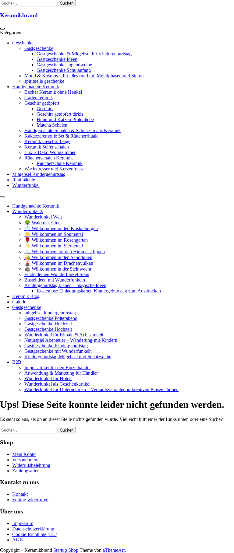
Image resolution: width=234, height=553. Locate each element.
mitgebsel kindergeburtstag (50, 312)
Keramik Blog (26, 296)
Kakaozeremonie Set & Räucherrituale (61, 135)
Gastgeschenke (38, 48)
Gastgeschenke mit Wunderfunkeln (58, 351)
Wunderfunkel (26, 185)
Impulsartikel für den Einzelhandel (57, 367)
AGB (17, 539)
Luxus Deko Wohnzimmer (50, 152)
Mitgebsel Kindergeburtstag (39, 174)
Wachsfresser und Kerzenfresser (55, 168)
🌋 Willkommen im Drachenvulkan (58, 263)
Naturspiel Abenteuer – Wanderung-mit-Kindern (70, 340)
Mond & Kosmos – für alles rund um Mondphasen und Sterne (84, 75)
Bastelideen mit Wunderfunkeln (54, 279)
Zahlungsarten (26, 470)
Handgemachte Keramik (35, 86)
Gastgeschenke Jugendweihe (64, 64)
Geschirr (45, 108)
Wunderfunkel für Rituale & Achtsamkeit (63, 334)
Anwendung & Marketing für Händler (61, 373)
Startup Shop (65, 550)
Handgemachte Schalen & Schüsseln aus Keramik (72, 130)
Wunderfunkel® (27, 211)
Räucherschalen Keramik (48, 157)
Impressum (22, 523)
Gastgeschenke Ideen (57, 59)
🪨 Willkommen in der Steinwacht (57, 268)
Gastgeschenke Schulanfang (64, 70)
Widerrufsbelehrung (31, 465)
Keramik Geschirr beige (47, 141)
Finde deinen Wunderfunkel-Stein (56, 274)
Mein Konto (24, 454)
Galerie (19, 301)
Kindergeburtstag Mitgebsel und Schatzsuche (67, 356)
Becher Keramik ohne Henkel (53, 92)
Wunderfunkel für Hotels (48, 378)
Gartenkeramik (38, 97)
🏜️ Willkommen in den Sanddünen (58, 257)
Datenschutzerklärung (33, 528)
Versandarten (24, 459)
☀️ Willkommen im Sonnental (53, 234)
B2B (16, 362)
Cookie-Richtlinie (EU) (34, 534)
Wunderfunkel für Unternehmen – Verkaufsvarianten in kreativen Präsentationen (101, 389)
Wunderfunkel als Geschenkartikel (57, 384)
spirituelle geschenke (44, 81)
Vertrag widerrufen (30, 499)
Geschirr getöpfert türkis (60, 114)
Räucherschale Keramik (60, 163)
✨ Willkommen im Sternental (53, 245)
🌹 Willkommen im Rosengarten (56, 240)
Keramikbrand (19, 15)
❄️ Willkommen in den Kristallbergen (61, 228)
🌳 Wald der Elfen (42, 222)
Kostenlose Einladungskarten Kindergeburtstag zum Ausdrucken (99, 290)
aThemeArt (114, 550)
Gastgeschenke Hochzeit (48, 323)
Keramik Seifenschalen (46, 146)
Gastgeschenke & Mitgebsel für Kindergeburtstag (84, 53)
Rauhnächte (23, 179)
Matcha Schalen (52, 125)
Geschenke (23, 42)
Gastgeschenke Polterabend (50, 318)
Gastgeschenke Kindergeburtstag (56, 345)
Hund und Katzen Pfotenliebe (65, 119)
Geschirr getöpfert (41, 103)
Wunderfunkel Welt (43, 216)
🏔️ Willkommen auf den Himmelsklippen (64, 251)
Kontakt (20, 494)
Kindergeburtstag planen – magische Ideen (65, 285)
